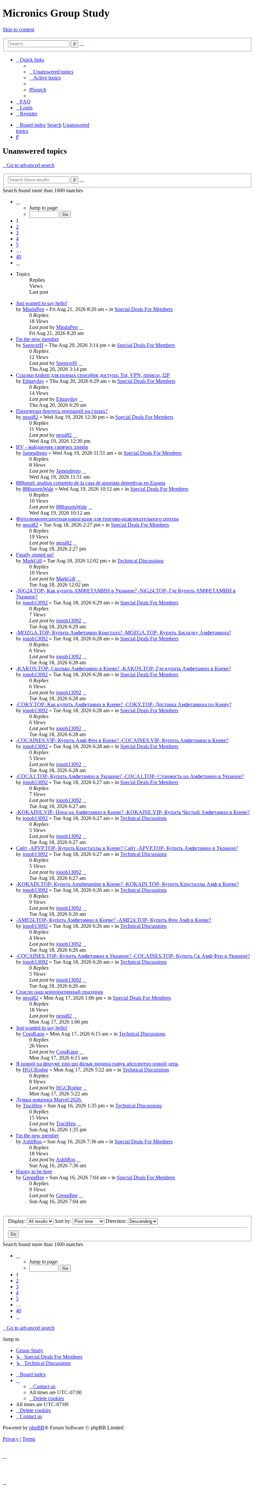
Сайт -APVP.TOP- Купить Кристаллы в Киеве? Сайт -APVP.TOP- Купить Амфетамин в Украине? (127, 848)
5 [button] (17, 245)
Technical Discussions (140, 561)
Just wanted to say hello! (41, 303)
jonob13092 (35, 602)
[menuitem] (51, 72)
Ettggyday (33, 381)
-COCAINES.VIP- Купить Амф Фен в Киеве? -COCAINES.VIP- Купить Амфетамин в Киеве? (122, 740)
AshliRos (32, 1141)
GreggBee (33, 1177)
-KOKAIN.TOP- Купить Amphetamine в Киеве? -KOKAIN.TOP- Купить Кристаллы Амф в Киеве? (127, 884)
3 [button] (17, 233)
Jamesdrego (35, 453)
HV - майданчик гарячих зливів (52, 447)
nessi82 (30, 417)
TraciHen (32, 1105)
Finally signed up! (35, 555)
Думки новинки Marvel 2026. (49, 1099)
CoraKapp (33, 1034)
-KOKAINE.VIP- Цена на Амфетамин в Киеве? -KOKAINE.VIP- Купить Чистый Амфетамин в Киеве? (133, 812)
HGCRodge (35, 1070)
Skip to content (18, 29)
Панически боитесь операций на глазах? (62, 411)
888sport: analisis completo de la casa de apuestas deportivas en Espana (90, 483)
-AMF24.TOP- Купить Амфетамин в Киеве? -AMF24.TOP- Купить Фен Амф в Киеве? (113, 920)
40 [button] (18, 256)
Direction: (117, 1221)
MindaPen (33, 309)
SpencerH (33, 345)
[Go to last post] (81, 327)
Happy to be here (34, 1171)
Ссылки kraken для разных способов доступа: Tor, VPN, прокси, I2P (93, 375)
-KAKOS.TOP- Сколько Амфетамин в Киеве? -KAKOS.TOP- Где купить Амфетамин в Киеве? (123, 668)
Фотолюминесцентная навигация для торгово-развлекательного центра (97, 519)
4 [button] (17, 239)
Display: (17, 1221)
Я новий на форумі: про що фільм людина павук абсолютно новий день (97, 1064)
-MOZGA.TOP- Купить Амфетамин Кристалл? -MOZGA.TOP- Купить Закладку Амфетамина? (123, 632)
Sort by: (64, 1221)
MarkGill (32, 561)
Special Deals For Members (144, 309)
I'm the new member (37, 339)
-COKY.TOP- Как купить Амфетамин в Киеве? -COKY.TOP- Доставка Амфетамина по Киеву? (123, 704)
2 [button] (17, 227)
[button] (18, 202)
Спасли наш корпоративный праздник (59, 992)
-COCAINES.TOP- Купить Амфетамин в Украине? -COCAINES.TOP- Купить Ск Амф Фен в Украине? (133, 956)
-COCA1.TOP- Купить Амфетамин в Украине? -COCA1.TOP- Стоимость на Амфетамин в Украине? (130, 776)
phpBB (36, 1427)
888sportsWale (38, 489)
